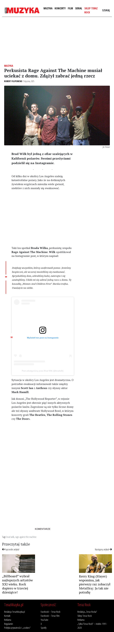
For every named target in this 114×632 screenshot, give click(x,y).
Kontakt (7, 616)
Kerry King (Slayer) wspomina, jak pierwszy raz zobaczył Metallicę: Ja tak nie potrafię (94, 584)
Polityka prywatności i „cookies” (17, 627)
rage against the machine (25, 537)
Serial (78, 8)
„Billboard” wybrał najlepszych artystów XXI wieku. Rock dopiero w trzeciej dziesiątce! (17, 584)
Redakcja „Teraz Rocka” (87, 612)
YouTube (44, 620)
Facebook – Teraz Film (50, 616)
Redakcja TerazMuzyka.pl (14, 612)
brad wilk (10, 537)
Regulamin (8, 624)
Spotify (43, 627)
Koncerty (60, 8)
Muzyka (48, 8)
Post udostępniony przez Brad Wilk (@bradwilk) (43, 371)
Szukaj (106, 10)
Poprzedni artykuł (11, 549)
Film (70, 8)
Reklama (7, 620)
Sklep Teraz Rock (91, 10)
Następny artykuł (102, 549)
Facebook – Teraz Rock (50, 612)
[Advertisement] (57, 40)
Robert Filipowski (13, 81)
